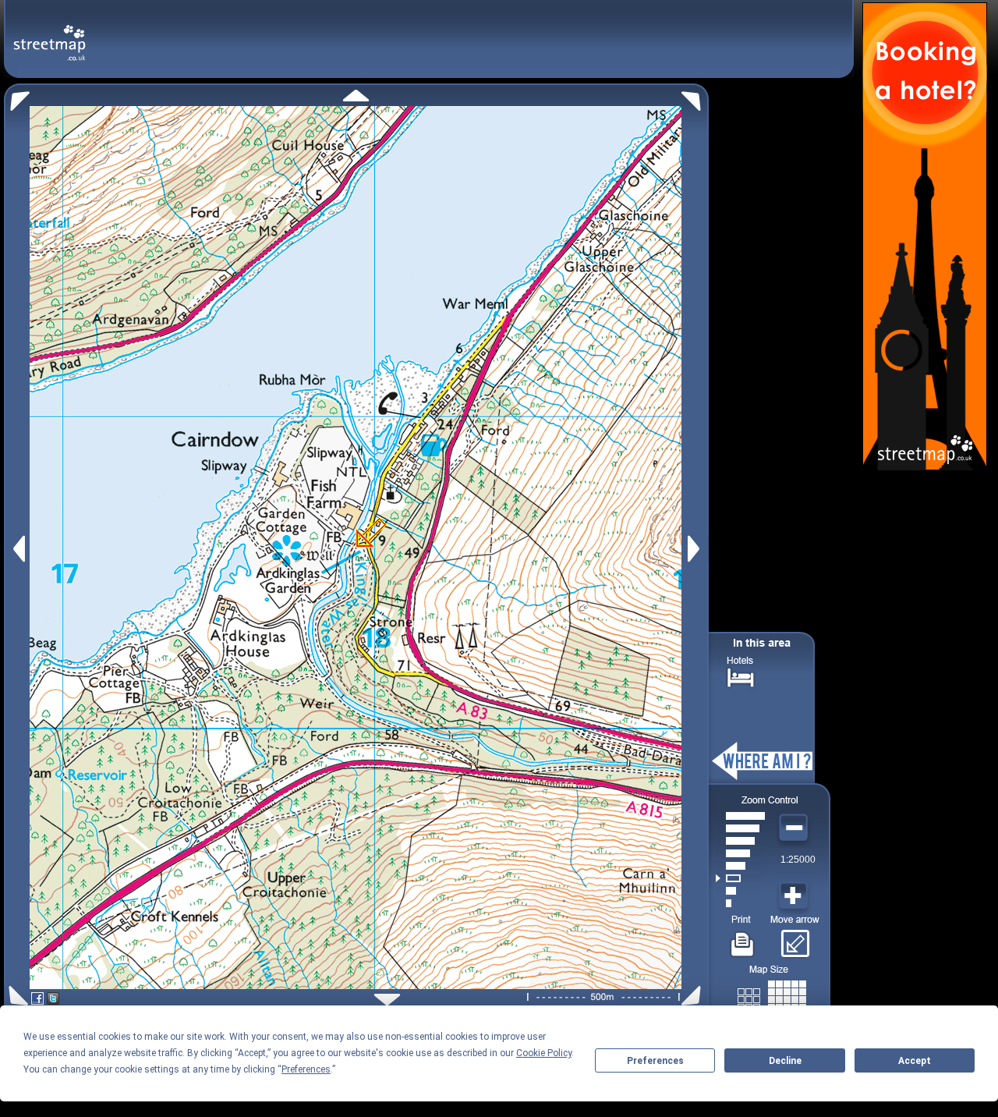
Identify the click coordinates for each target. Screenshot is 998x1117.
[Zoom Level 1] (740, 903)
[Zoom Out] (795, 828)
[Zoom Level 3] (740, 878)
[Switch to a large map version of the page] (772, 996)
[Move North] (356, 95)
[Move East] (696, 548)
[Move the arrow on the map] (795, 938)
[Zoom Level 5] (740, 853)
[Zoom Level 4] (740, 866)
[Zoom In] (795, 896)
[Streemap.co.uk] (49, 33)
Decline (785, 1060)
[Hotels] (741, 676)
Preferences (655, 1060)
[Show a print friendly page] (743, 938)
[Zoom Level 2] (740, 891)
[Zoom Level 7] (740, 828)
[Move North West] (17, 97)
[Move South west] (16, 995)
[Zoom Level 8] (740, 816)
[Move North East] (695, 97)
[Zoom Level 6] (740, 841)
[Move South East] (694, 995)
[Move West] (17, 548)
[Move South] (387, 999)
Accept (914, 1060)
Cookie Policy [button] (544, 1053)
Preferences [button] (306, 1069)
